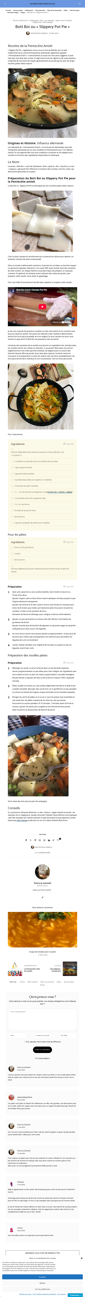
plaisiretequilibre (24, 1097)
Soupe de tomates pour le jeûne (42, 952)
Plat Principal (74, 10)
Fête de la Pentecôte (54, 10)
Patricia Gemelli (41, 33)
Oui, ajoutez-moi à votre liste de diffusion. (43, 1041)
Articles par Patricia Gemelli (42, 890)
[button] (82, 1258)
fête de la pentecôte (47, 982)
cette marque (21, 820)
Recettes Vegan (12, 12)
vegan (43, 985)
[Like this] (58, 840)
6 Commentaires (43, 853)
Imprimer (70, 444)
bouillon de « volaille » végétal (59, 492)
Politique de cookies (25, 1294)
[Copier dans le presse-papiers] (53, 840)
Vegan (23, 12)
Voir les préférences (42, 1289)
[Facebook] (26, 840)
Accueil (8, 10)
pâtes (59, 982)
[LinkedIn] (49, 840)
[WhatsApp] (44, 840)
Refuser (42, 1283)
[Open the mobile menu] (79, 3)
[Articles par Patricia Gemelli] (28, 33)
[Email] (40, 840)
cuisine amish (18, 10)
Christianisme (40, 10)
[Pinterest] (35, 840)
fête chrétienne (33, 982)
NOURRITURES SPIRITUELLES (42, 4)
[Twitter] (30, 840)
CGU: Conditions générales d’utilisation (44, 1294)
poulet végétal (69, 982)
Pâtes (66, 10)
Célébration (29, 10)
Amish (23, 982)
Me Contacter (61, 1294)
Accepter (42, 1277)
